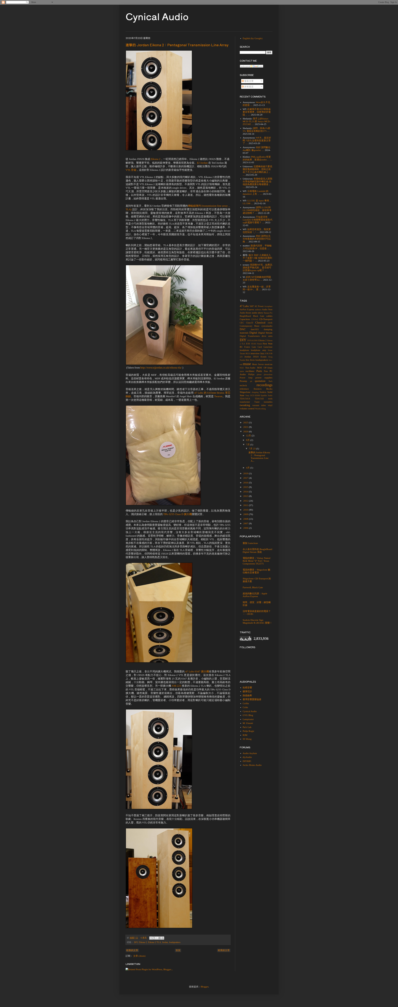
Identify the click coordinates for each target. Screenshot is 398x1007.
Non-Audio (250, 368)
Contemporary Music (249, 326)
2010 (246, 510)
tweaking (245, 405)
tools (270, 399)
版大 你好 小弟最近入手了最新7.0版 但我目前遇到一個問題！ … (257, 258)
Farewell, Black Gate (253, 587)
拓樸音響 (247, 687)
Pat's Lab (247, 727)
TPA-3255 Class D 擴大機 (177, 514)
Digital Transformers (250, 336)
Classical (260, 322)
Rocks (269, 389)
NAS (242, 368)
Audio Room (245, 313)
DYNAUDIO (252, 340)
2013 (246, 496)
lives (252, 360)
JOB (266, 353)
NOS (259, 367)
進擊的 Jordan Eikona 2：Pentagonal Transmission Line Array (177, 44)
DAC (243, 329)
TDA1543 (259, 399)
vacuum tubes (259, 405)
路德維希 (247, 695)
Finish (259, 344)
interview (255, 353)
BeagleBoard (245, 316)
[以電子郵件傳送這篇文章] (150, 938)
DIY (136, 942)
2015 (246, 487)
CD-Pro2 (254, 319)
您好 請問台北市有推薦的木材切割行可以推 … (257, 239)
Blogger (204, 986)
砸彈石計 (247, 691)
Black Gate (258, 316)
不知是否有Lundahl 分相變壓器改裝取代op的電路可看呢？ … (257, 220)
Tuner (257, 402)
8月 (248, 440)
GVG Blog (248, 715)
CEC (242, 323)
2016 (246, 482)
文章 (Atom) (139, 956)
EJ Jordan (202, 162)
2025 (246, 422)
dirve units (267, 336)
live (247, 360)
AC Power (259, 306)
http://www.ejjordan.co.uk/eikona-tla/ (161, 367)
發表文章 (249, 81)
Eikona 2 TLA (154, 942)
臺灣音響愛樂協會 (252, 699)
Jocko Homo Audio (252, 765)
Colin (245, 707)
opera (242, 371)
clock (270, 323)
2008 (246, 519)
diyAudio (247, 757)
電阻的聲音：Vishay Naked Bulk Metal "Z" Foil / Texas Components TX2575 (256, 561)
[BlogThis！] (153, 938)
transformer (245, 402)
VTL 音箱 (131, 169)
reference (244, 389)
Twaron (218, 396)
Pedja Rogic (248, 731)
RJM (245, 735)
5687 (252, 306)
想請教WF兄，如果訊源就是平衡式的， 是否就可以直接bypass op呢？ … (257, 268)
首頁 (178, 950)
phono (259, 374)
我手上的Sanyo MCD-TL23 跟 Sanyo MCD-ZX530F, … (256, 121)
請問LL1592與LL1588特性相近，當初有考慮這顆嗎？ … (257, 210)
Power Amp (246, 378)
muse (247, 364)
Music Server (258, 364)
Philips (251, 374)
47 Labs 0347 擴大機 (197, 671)
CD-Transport (265, 319)
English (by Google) (252, 38)
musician (268, 364)
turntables (268, 402)
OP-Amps (268, 368)
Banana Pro (268, 313)
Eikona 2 (155, 159)
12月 (249, 435)
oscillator (249, 371)
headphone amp (258, 350)
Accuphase (268, 306)
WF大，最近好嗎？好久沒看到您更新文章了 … (257, 140)
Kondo (263, 357)
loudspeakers (174, 942)
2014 (246, 491)
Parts (259, 371)
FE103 (253, 344)
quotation (260, 380)
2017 (246, 478)
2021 (246, 427)
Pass (266, 371)
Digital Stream (265, 333)
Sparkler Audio (266, 395)
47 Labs (244, 306)
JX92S (256, 357)
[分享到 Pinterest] (162, 938)
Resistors (257, 389)
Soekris (263, 392)
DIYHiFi (247, 761)
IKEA (248, 353)
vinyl (270, 405)
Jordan (165, 942)
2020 (246, 431)
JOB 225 (176, 685)
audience (258, 310)
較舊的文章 (224, 950)
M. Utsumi (248, 723)
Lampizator (248, 719)
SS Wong (247, 739)
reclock (243, 385)
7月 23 (252, 448)
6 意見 (144, 938)
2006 (246, 528)
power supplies (263, 377)
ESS (248, 344)
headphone (244, 350)
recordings (264, 385)
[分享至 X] (156, 938)
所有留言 (249, 86)
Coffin (246, 703)
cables (269, 316)
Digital (253, 332)
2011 (246, 505)
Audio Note (267, 309)
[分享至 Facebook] (159, 938)
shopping (255, 392)
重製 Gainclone (250, 543)
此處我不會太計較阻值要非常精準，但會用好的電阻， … (257, 112)
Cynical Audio (157, 16)
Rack (270, 381)
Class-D (249, 323)
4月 (248, 467)
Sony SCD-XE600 (252, 395)
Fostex (247, 347)
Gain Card (257, 347)
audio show (257, 312)
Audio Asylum (250, 753)
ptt (251, 381)
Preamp (243, 381)
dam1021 (255, 329)
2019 (246, 473)
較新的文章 (132, 950)
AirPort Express (247, 309)
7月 (248, 444)
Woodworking (260, 409)
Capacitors (245, 319)
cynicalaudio (266, 326)
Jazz (262, 353)
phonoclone (268, 374)
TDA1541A (245, 399)
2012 (246, 501)
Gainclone (268, 347)
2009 (246, 514)
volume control (247, 408)
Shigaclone (245, 392)
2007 (246, 523)
